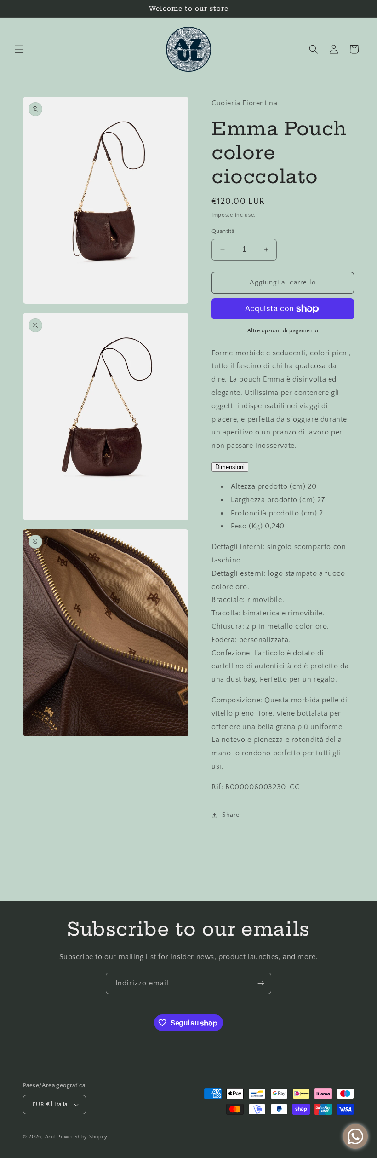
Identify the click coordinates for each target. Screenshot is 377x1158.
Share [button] (231, 815)
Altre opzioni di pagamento (283, 331)
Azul (50, 1137)
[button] (19, 49)
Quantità (222, 231)
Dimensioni (230, 466)
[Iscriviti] (261, 983)
